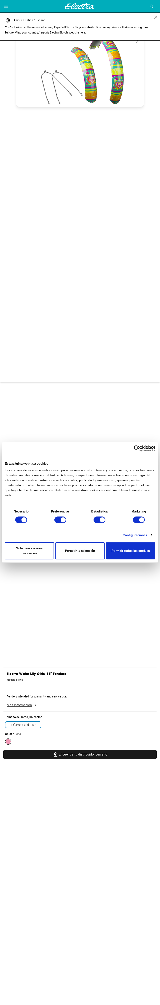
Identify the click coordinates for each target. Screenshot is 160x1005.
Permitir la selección (80, 551)
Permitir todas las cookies (130, 551)
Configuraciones (135, 535)
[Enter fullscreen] (137, 41)
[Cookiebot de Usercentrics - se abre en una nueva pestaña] (137, 448)
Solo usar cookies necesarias (29, 551)
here (82, 32)
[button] (80, 71)
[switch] (60, 519)
